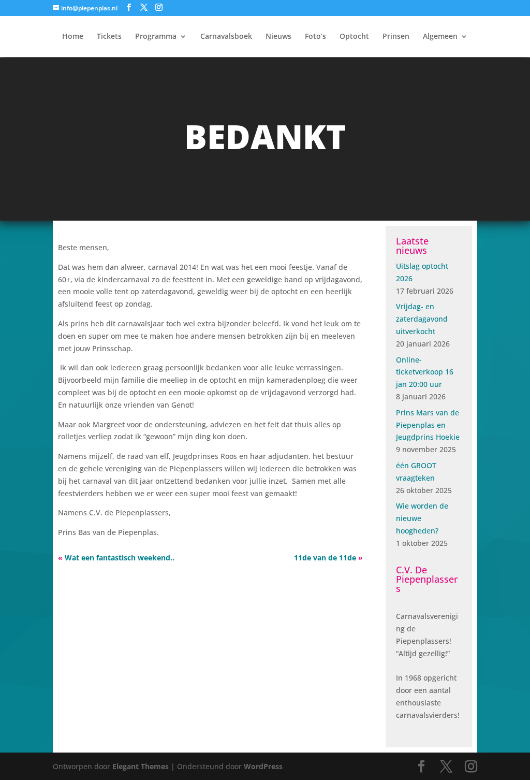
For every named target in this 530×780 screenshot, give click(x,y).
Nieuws (278, 37)
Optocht (354, 37)
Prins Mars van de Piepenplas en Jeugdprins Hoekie (428, 425)
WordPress (263, 766)
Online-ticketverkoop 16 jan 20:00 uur (424, 372)
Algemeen (440, 37)
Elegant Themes (140, 766)
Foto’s (315, 37)
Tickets (109, 37)
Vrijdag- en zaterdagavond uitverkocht (422, 318)
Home (72, 37)
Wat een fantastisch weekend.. (119, 557)
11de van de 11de (325, 557)
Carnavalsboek (226, 37)
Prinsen (395, 37)
